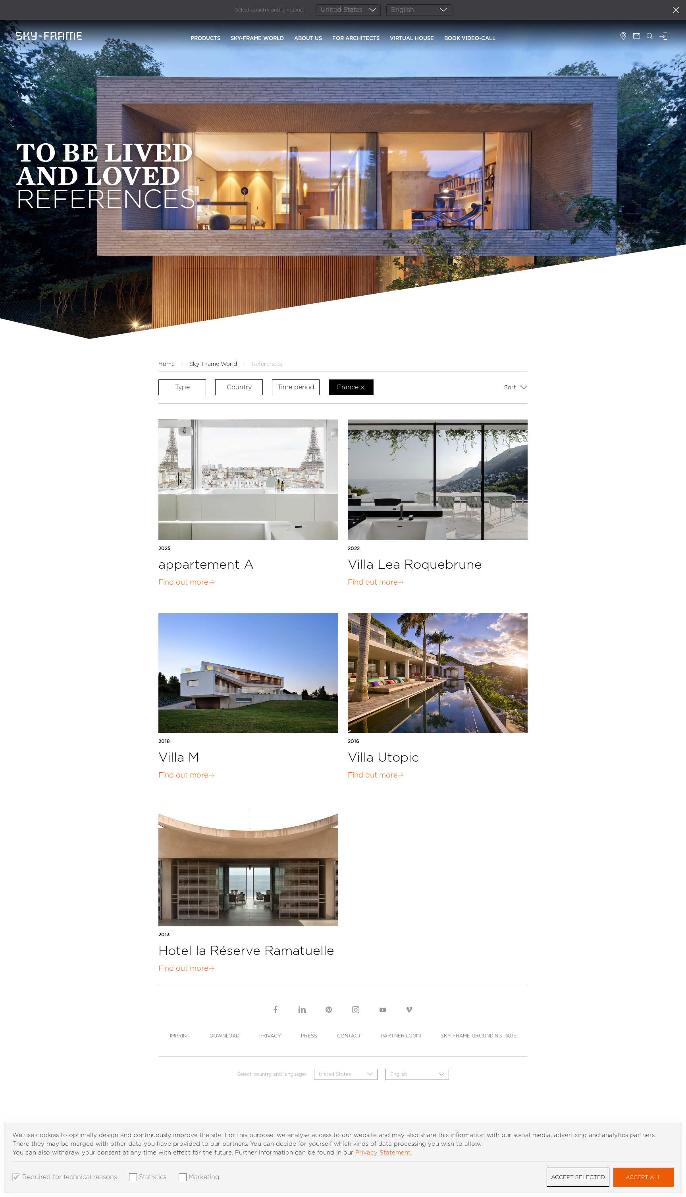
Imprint (180, 1036)
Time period (295, 387)
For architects (356, 38)
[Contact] (636, 37)
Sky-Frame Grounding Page (478, 1036)
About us (308, 38)
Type (182, 387)
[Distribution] (623, 37)
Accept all (643, 1177)
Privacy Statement (382, 1152)
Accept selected (578, 1177)
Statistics (153, 1177)
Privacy (270, 1036)
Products (205, 38)
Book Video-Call (469, 38)
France (347, 387)
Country (239, 387)
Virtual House (412, 38)
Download (224, 1036)
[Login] (663, 37)
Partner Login (401, 1036)
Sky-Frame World (257, 38)
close (676, 10)
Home (166, 364)
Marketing (204, 1177)
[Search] (650, 37)
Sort (511, 387)
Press (309, 1036)
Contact (349, 1036)
